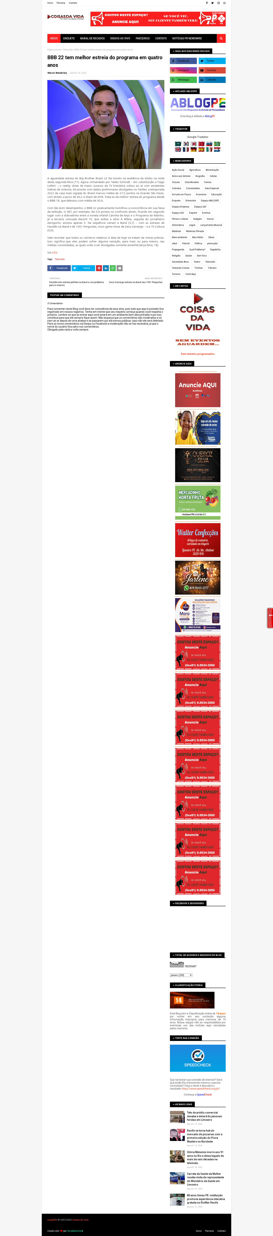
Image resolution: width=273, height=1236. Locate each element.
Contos (207, 182)
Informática (178, 225)
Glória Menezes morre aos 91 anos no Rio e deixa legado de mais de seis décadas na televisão (205, 1158)
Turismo (176, 274)
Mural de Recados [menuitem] (92, 38)
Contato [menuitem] (161, 38)
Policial (186, 243)
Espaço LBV (178, 213)
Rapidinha (215, 249)
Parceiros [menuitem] (143, 38)
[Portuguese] (217, 145)
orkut (174, 243)
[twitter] (212, 3)
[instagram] (219, 3)
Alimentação (212, 170)
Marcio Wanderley (57, 73)
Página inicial (54, 49)
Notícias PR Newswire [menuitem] (187, 38)
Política (198, 243)
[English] (178, 151)
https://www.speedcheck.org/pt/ (201, 1088)
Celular (213, 176)
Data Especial (212, 188)
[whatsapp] (224, 3)
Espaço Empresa (180, 206)
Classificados (192, 182)
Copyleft (51, 1219)
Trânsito (212, 268)
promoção (212, 243)
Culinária (176, 188)
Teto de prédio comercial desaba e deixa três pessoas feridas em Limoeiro (204, 1116)
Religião (176, 255)
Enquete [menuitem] (69, 38)
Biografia (200, 176)
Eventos (206, 213)
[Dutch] (217, 151)
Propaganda (178, 249)
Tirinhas (198, 268)
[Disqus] (105, 462)
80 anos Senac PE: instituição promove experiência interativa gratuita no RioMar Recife (206, 1199)
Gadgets (197, 219)
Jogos (192, 225)
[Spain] (202, 151)
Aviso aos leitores (181, 176)
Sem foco (202, 255)
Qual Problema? (197, 249)
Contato (73, 3)
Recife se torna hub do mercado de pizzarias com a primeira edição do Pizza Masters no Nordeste (204, 1136)
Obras (211, 237)
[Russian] (209, 145)
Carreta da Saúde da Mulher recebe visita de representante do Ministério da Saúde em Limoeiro (205, 1179)
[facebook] (207, 3)
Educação (216, 194)
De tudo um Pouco (181, 194)
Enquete (176, 200)
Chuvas (176, 182)
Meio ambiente (179, 237)
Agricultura (195, 170)
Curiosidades (193, 188)
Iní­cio (50, 3)
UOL (55, 252)
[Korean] (186, 145)
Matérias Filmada (195, 231)
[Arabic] (178, 145)
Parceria (61, 3)
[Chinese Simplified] (202, 145)
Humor (210, 219)
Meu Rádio (197, 237)
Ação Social (178, 170)
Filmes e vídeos (180, 219)
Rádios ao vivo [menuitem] (120, 38)
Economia (201, 194)
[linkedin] (212, 80)
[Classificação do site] (192, 1007)
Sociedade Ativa (180, 262)
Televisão (68, 49)
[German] (194, 151)
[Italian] (209, 151)
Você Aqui (190, 274)
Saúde (188, 255)
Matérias (176, 231)
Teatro (197, 262)
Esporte (193, 213)
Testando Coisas (180, 268)
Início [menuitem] (54, 38)
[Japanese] (194, 145)
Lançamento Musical (211, 225)
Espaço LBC (200, 206)
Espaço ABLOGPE (210, 200)
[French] (186, 151)
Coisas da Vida (80, 1219)
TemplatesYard (74, 1231)
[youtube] (212, 70)
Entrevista (191, 200)
